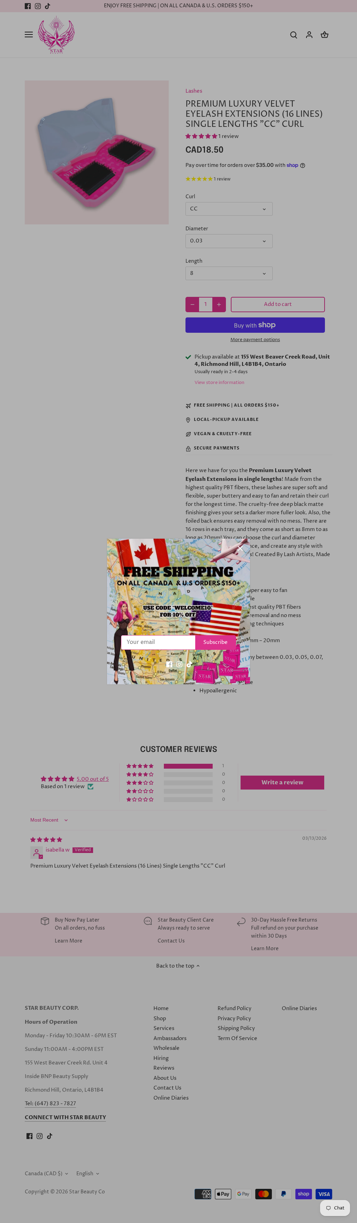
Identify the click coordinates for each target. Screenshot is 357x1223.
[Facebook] (169, 664)
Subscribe (215, 642)
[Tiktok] (189, 664)
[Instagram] (179, 664)
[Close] (240, 548)
